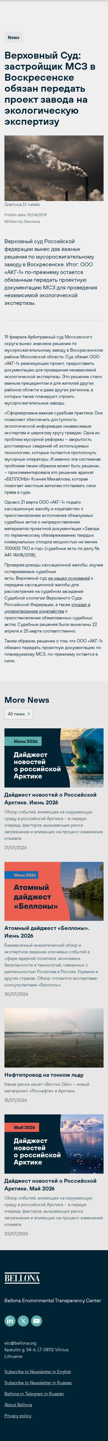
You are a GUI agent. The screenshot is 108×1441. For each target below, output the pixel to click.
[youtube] (36, 1320)
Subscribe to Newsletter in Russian (38, 1382)
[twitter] (23, 1320)
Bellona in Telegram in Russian (34, 1393)
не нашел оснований (69, 578)
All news (16, 713)
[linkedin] (10, 1320)
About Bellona (18, 1404)
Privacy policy (17, 1415)
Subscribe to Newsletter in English (37, 1371)
